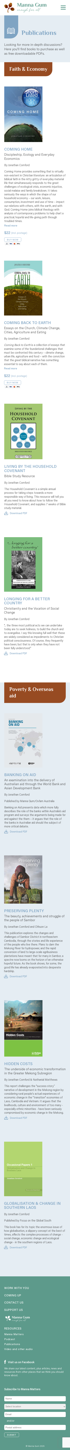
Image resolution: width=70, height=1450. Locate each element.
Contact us (14, 1302)
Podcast (9, 1339)
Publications (12, 1344)
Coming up (12, 1295)
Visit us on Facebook (20, 1362)
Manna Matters (14, 1334)
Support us (13, 1310)
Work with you (16, 1288)
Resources (13, 1328)
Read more (10, 225)
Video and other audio (18, 1349)
